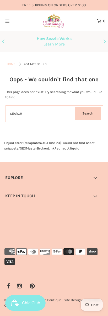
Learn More (54, 44)
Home (11, 64)
